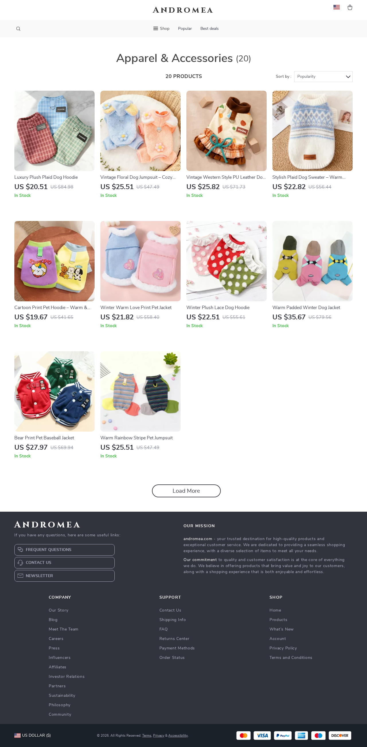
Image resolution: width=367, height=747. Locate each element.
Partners (57, 686)
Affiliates (58, 667)
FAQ (163, 629)
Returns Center (174, 639)
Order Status (172, 658)
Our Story (58, 610)
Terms (146, 735)
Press (54, 648)
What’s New (282, 629)
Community (60, 715)
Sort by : (283, 77)
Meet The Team (64, 629)
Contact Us (170, 610)
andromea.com (198, 539)
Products (279, 620)
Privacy (158, 735)
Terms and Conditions (291, 658)
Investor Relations (67, 677)
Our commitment (200, 560)
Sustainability (62, 696)
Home (275, 610)
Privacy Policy (283, 648)
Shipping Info (172, 620)
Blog (53, 620)
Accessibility (178, 735)
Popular (185, 29)
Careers (56, 639)
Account (278, 639)
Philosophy (60, 705)
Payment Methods (177, 648)
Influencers (60, 658)
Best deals (209, 29)
